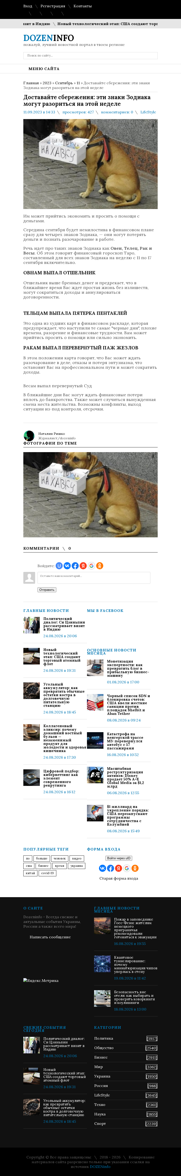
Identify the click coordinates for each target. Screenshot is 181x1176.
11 (78, 82)
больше (41, 858)
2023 (47, 82)
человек (60, 858)
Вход (27, 6)
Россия (101, 1085)
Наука (100, 1114)
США (29, 866)
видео (77, 858)
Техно (99, 1104)
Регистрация (53, 6)
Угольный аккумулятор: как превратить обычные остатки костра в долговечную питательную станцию (64, 694)
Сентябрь (64, 82)
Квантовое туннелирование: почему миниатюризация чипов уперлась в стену (135, 964)
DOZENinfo (100, 1166)
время (59, 866)
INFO (48, 37)
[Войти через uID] (59, 565)
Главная (31, 82)
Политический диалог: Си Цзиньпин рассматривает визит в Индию (64, 624)
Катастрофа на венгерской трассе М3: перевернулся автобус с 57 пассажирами (125, 741)
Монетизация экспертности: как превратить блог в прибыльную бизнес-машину (128, 668)
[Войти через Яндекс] (83, 565)
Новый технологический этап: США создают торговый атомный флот (62, 657)
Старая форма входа (118, 878)
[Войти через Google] (91, 566)
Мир (98, 1066)
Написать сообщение (50, 937)
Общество (104, 1047)
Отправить (46, 590)
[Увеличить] (90, 494)
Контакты (83, 6)
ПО (28, 858)
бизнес (43, 866)
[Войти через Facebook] (75, 565)
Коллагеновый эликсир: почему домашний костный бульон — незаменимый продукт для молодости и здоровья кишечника (64, 738)
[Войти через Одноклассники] (99, 565)
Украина (76, 866)
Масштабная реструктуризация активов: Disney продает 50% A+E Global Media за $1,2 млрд (125, 777)
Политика (103, 1038)
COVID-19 (47, 873)
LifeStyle (148, 112)
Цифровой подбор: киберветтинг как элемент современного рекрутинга (61, 778)
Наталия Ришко (51, 434)
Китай (30, 873)
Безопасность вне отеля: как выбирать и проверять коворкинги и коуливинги (134, 997)
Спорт (100, 1123)
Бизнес (101, 1057)
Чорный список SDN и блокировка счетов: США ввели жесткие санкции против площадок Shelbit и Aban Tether (128, 704)
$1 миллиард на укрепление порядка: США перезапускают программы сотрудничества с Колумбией (128, 815)
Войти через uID (118, 858)
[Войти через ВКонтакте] (67, 565)
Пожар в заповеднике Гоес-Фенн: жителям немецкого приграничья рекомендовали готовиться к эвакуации (135, 928)
